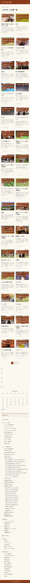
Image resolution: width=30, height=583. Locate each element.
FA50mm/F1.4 (10, 508)
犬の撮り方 (8, 436)
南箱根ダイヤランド (10, 528)
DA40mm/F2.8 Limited (11, 499)
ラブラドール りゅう (10, 430)
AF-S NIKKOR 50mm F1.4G (13, 467)
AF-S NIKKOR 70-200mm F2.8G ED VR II (16, 469)
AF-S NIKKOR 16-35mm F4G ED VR (15, 460)
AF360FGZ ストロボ (11, 488)
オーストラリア (9, 521)
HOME (3, 7)
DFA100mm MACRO (11, 504)
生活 (4, 539)
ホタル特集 (8, 553)
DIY (6, 541)
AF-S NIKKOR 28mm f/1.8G (12, 463)
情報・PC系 (5, 535)
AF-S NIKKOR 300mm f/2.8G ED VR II (15, 465)
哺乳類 (6, 557)
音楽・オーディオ (9, 548)
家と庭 (6, 544)
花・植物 (7, 570)
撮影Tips (7, 514)
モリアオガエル (9, 555)
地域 (4, 519)
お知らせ (5, 419)
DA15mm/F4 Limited (11, 491)
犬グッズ (7, 439)
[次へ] (18, 363)
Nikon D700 (8, 458)
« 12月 (2, 409)
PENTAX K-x (8, 486)
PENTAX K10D (9, 512)
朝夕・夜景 (8, 563)
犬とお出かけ (8, 434)
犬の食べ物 (8, 437)
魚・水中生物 (8, 574)
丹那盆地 (7, 523)
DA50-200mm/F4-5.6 (11, 501)
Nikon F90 (7, 478)
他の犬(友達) (8, 432)
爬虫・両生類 (8, 566)
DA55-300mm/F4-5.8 (11, 503)
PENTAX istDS (9, 482)
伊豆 (6, 525)
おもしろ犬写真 (9, 424)
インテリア (7, 543)
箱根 (6, 530)
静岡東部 (7, 532)
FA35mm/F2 (9, 506)
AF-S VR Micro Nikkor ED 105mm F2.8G (16, 473)
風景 (6, 572)
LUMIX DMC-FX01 (9, 452)
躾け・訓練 (8, 441)
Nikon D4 (7, 456)
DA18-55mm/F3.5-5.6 (11, 495)
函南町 (6, 526)
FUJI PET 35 (8, 450)
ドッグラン (8, 426)
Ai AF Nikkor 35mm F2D (12, 475)
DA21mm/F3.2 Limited (11, 497)
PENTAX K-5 (8, 484)
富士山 (6, 559)
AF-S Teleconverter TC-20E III (13, 471)
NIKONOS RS (8, 480)
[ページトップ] (27, 580)
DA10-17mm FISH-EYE (12, 489)
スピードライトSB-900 (11, 476)
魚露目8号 (8, 510)
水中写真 (7, 565)
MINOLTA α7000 (9, 454)
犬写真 (7, 568)
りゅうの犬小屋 (6, 2)
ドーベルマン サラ (10, 428)
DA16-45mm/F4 (10, 493)
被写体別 (5, 551)
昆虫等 (6, 561)
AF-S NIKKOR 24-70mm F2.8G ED (15, 461)
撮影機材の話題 (9, 516)
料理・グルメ (8, 546)
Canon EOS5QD (9, 448)
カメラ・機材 (6, 446)
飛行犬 (6, 443)
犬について (6, 422)
